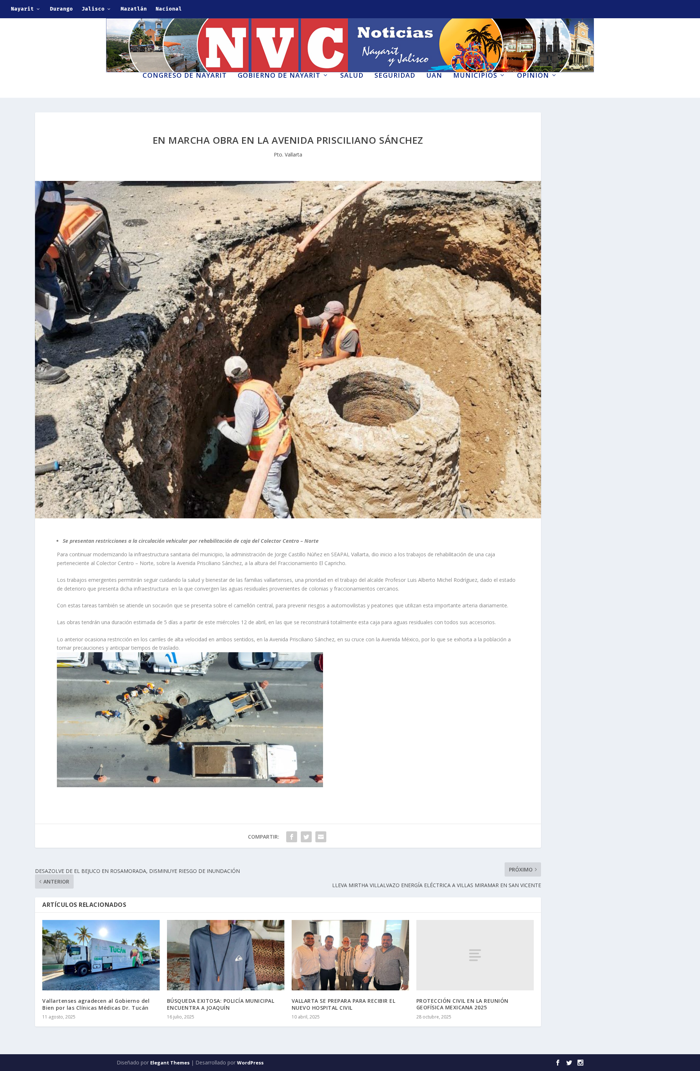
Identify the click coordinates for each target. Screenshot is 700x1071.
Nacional (169, 9)
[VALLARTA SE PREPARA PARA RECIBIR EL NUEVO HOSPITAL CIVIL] (350, 955)
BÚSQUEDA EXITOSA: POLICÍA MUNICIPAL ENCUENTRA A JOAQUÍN (221, 1004)
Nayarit (22, 9)
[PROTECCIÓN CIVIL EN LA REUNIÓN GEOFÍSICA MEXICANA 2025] (475, 955)
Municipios (475, 76)
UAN (434, 76)
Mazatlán (134, 9)
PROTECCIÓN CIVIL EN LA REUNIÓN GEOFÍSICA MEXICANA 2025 (462, 1004)
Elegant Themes (170, 1062)
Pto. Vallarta (288, 154)
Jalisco (93, 9)
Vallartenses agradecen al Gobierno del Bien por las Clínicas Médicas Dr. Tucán (95, 1004)
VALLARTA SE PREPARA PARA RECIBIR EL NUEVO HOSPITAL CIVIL (344, 1004)
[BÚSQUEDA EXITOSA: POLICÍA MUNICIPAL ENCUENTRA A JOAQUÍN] (225, 955)
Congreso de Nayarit (185, 76)
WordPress (250, 1062)
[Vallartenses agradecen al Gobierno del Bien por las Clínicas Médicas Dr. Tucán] (101, 955)
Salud (351, 76)
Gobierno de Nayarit (279, 76)
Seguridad (394, 76)
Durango (61, 9)
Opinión (533, 76)
